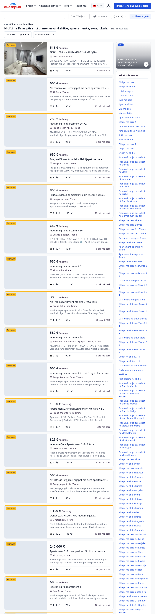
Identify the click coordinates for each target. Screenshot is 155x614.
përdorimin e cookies (111, 306)
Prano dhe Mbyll (110, 314)
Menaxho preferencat (82, 314)
